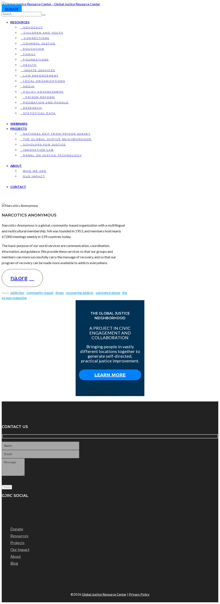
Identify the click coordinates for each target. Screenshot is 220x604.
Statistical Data (39, 113)
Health (30, 65)
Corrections (36, 38)
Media (29, 86)
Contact (18, 187)
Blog (14, 563)
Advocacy (33, 27)
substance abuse (108, 293)
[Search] (44, 15)
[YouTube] (11, 511)
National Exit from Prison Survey (56, 133)
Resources (19, 22)
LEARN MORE (110, 374)
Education (33, 48)
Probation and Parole (46, 102)
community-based (39, 293)
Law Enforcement (40, 75)
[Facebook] (11, 505)
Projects (18, 129)
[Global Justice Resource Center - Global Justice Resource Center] (51, 4)
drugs (59, 293)
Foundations (36, 59)
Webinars (18, 124)
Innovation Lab (38, 149)
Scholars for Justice (44, 144)
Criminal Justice (39, 43)
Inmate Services (39, 70)
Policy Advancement (43, 91)
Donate (11, 9)
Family (29, 54)
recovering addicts (79, 293)
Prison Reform (40, 97)
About (16, 166)
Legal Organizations (44, 81)
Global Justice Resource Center (104, 594)
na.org (19, 277)
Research (32, 107)
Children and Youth (43, 32)
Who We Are (34, 171)
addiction (17, 293)
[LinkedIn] (11, 518)
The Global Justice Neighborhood (57, 139)
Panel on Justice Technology (52, 155)
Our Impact (34, 176)
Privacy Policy (139, 594)
